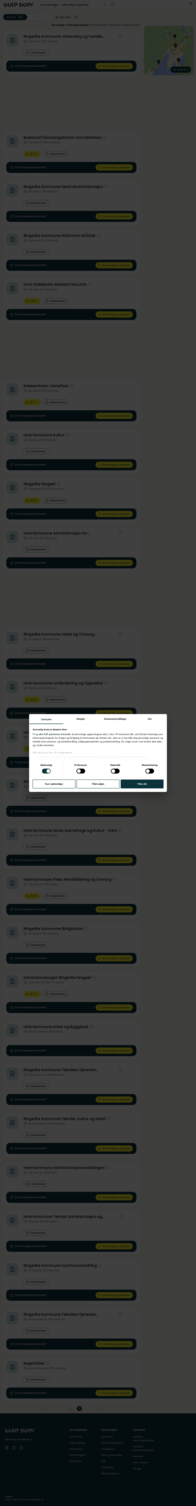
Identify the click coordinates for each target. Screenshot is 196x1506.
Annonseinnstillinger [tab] (115, 719)
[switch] (80, 771)
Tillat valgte (98, 784)
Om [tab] (150, 719)
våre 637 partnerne (49, 734)
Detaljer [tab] (81, 719)
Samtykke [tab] (46, 719)
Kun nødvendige (54, 784)
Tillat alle (142, 784)
